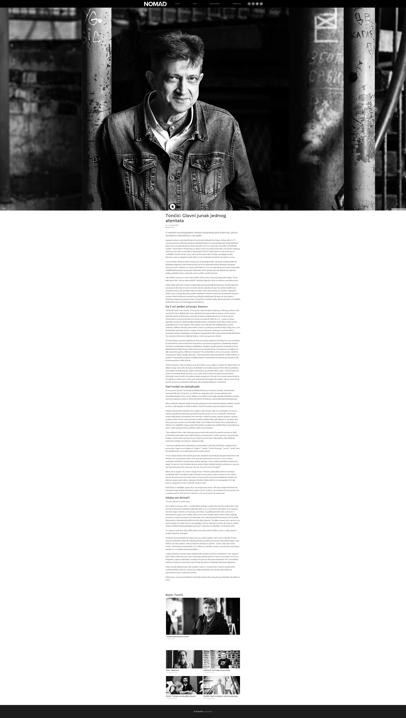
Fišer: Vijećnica (172, 670)
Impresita (208, 711)
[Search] (249, 3)
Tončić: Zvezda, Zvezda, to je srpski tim (183, 637)
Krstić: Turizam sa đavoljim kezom (181, 696)
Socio (177, 4)
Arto (195, 4)
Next (238, 619)
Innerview (237, 4)
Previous (168, 619)
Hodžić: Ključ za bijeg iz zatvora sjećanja (220, 696)
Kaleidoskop (215, 4)
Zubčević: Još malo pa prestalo (216, 670)
